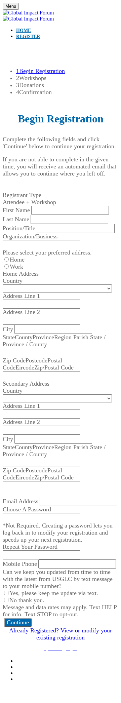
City (8, 329)
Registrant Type (22, 195)
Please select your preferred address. (47, 252)
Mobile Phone (20, 563)
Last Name (16, 219)
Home (23, 30)
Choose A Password (27, 509)
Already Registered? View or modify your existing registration (60, 634)
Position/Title (20, 228)
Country (13, 280)
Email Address (20, 501)
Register (28, 36)
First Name (16, 210)
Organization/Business (30, 236)
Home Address (21, 273)
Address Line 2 (21, 312)
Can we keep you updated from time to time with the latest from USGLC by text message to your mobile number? (58, 579)
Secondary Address (26, 383)
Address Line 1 (21, 295)
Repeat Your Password (30, 546)
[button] (18, 622)
